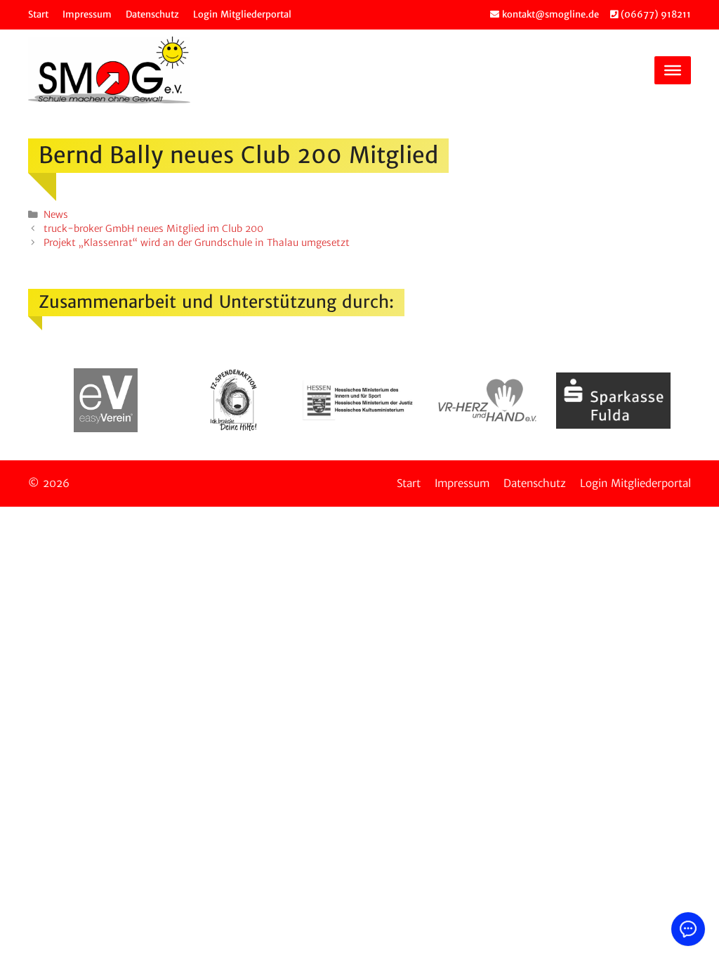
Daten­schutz (152, 14)
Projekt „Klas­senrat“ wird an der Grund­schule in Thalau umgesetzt (197, 243)
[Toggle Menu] (672, 69)
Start (38, 14)
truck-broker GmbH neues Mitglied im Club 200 (153, 229)
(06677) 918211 (654, 14)
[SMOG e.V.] (109, 70)
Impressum (87, 14)
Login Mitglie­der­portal (242, 14)
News (56, 215)
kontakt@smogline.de (549, 14)
